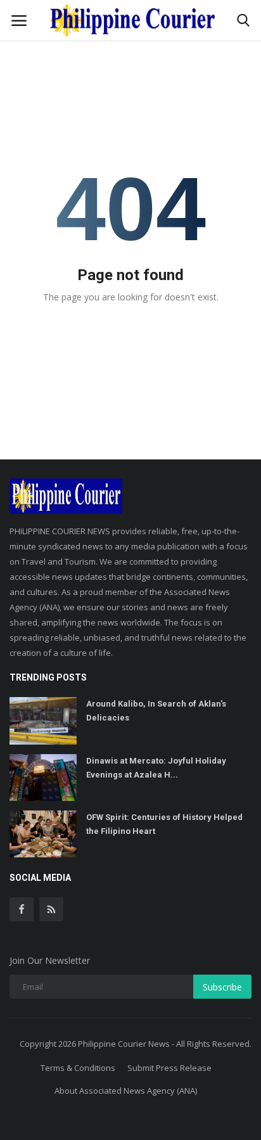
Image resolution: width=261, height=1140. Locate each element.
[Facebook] (22, 909)
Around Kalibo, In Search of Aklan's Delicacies (156, 710)
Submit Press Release (169, 1067)
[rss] (51, 909)
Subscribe (222, 987)
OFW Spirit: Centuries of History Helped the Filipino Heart (164, 824)
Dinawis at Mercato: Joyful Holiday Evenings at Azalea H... (156, 767)
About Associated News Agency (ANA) (125, 1090)
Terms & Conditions (78, 1067)
